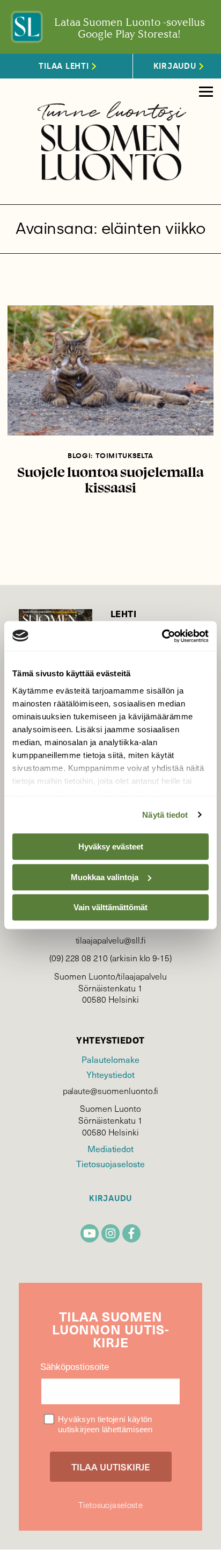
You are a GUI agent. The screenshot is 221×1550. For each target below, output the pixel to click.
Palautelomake (110, 1059)
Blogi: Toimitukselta (110, 455)
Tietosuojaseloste (110, 1163)
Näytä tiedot (165, 814)
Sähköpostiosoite (74, 1367)
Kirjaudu (110, 1199)
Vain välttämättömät (110, 907)
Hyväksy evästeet (110, 846)
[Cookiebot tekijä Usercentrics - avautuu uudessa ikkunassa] (162, 636)
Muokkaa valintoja (104, 877)
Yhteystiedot (110, 1074)
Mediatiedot (110, 1148)
